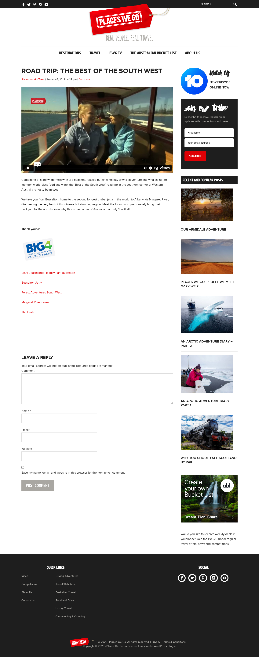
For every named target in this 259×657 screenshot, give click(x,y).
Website (26, 449)
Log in (172, 646)
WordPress (160, 646)
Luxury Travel (63, 608)
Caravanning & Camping (70, 616)
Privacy (155, 642)
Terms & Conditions (174, 642)
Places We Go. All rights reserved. (129, 642)
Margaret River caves (35, 302)
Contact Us (28, 600)
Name (26, 411)
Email (25, 430)
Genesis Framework (140, 646)
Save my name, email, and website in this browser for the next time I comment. (73, 473)
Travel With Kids (65, 584)
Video (24, 576)
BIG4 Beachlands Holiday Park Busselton (48, 273)
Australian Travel (65, 592)
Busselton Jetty (31, 283)
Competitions (29, 584)
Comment (84, 79)
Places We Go (129, 22)
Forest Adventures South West (41, 292)
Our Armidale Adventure (203, 230)
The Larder (28, 312)
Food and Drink (65, 600)
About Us (26, 592)
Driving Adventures (67, 576)
